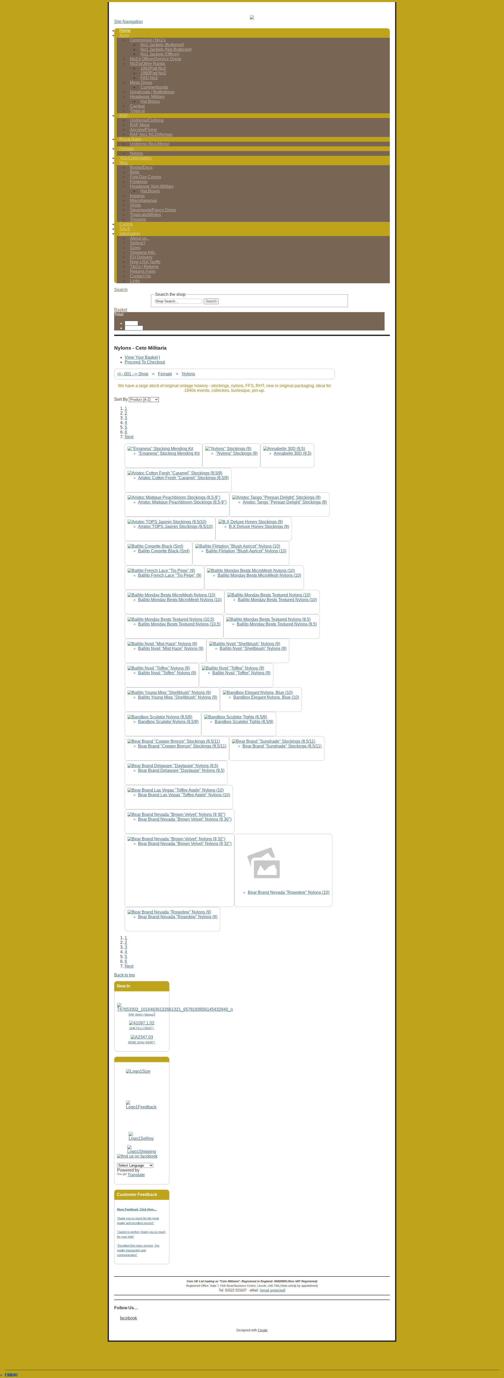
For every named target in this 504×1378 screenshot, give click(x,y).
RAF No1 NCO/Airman (151, 134)
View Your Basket (141, 357)
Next (129, 437)
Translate (136, 1175)
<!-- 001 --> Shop (132, 374)
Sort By (121, 399)
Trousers (138, 219)
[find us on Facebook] (137, 1156)
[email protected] (272, 1290)
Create (262, 1330)
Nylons (188, 374)
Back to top (124, 975)
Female (126, 148)
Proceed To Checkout (145, 362)
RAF (123, 115)
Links (135, 281)
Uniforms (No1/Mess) (149, 144)
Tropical (137, 111)
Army (124, 35)
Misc (123, 163)
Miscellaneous (143, 200)
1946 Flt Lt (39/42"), (141, 1028)
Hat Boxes (150, 101)
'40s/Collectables (135, 158)
